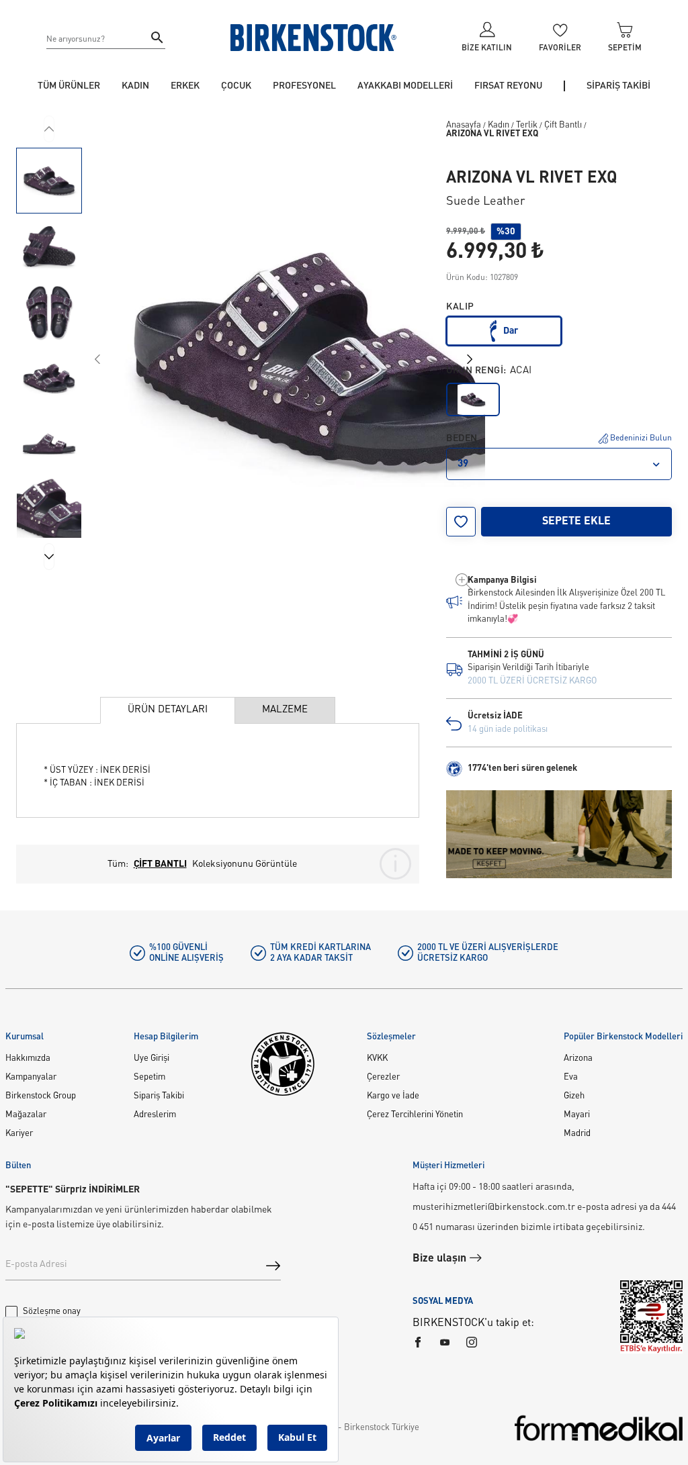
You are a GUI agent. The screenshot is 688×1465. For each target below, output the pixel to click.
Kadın (498, 125)
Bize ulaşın (441, 1259)
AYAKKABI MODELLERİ (405, 86)
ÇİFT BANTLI (160, 864)
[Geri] (49, 128)
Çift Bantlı (563, 125)
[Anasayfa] (313, 37)
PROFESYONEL (304, 86)
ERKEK (185, 86)
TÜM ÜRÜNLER (69, 86)
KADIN (135, 86)
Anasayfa (463, 125)
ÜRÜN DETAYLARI (168, 710)
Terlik (527, 125)
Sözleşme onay (52, 1311)
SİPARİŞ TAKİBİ (618, 86)
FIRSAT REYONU (508, 86)
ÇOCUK (236, 86)
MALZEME (285, 710)
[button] (49, 181)
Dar (510, 331)
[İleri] (49, 556)
